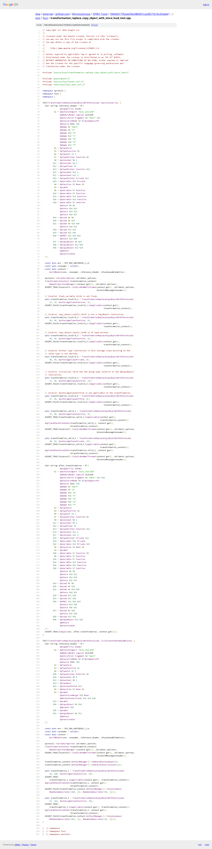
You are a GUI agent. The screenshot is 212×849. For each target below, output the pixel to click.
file (94, 25)
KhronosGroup (81, 14)
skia (37, 14)
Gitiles (17, 844)
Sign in (206, 4)
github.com (62, 14)
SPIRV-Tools (100, 14)
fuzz (45, 18)
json (207, 844)
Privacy (25, 844)
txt (200, 844)
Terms (33, 844)
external (48, 14)
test (37, 18)
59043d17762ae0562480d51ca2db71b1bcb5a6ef (139, 14)
